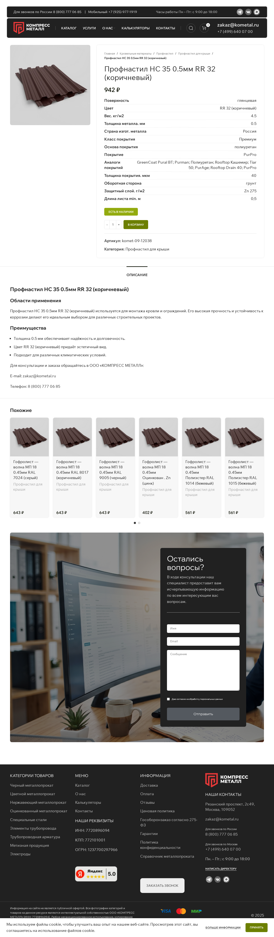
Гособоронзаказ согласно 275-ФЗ (168, 822)
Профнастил (164, 53)
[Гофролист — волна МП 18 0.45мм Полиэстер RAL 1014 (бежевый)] (201, 437)
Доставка (149, 785)
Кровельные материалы (136, 53)
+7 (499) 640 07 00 (235, 31)
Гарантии (149, 833)
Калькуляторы (88, 802)
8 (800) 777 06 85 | (69, 12)
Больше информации (223, 927)
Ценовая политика (157, 810)
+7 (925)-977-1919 (122, 12)
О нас (80, 793)
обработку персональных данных (206, 699)
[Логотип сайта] (31, 27)
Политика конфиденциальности (160, 845)
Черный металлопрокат (32, 785)
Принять (256, 927)
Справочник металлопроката (167, 856)
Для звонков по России (33, 12)
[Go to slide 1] (135, 523)
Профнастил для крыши (194, 53)
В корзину (136, 224)
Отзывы (147, 802)
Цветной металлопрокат (32, 793)
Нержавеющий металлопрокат (38, 802)
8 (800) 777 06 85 (44, 386)
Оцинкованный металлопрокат (38, 810)
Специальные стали (28, 819)
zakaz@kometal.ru (238, 25)
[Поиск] (191, 28)
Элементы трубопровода (33, 828)
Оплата (147, 793)
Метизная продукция (29, 845)
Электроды (20, 853)
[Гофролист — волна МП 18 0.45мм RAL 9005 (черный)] (115, 437)
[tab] (137, 272)
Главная (109, 53)
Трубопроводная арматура (35, 836)
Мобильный (97, 12)
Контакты (84, 810)
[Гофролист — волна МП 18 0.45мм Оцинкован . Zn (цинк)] (158, 437)
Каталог (82, 785)
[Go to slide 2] (139, 523)
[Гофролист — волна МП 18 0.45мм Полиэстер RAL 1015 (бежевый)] (244, 437)
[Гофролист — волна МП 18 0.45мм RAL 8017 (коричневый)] (72, 437)
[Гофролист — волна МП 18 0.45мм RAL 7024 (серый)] (29, 437)
